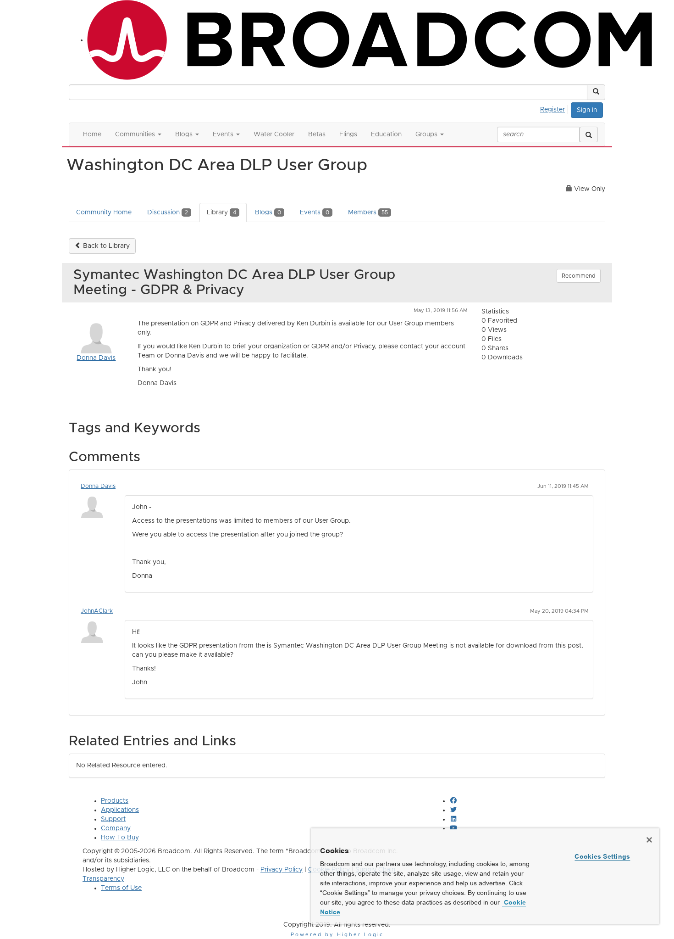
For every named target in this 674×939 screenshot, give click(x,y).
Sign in (587, 110)
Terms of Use (121, 888)
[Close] (649, 840)
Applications (120, 810)
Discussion (167, 212)
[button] (596, 92)
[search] (589, 134)
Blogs (268, 212)
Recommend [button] (579, 276)
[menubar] (555, 108)
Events (314, 212)
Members (368, 212)
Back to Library (105, 246)
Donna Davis (96, 358)
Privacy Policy (281, 869)
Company (116, 828)
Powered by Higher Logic (337, 934)
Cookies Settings (602, 856)
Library (221, 212)
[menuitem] (555, 108)
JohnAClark (97, 611)
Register (552, 109)
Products (114, 801)
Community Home (104, 212)
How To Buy (120, 837)
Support (113, 819)
